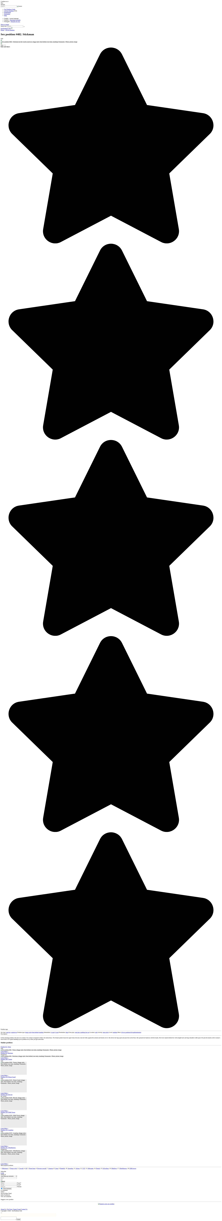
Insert (18, 1219)
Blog (5, 15)
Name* (19, 1183)
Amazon (50, 1168)
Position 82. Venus (6, 1047)
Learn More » (4, 1051)
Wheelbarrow (123, 1168)
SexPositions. (6, 28)
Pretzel (98, 1168)
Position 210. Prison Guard (8, 1077)
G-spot (57, 1032)
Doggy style (13, 1168)
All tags (132, 1032)
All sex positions (125, 1032)
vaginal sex (14, 1032)
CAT (83, 1168)
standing (41, 1032)
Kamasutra (7, 14)
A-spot (52, 1032)
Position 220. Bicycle (6, 1094)
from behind (35, 1032)
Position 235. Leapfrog (7, 1130)
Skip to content (5, 24)
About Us (3, 1209)
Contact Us (24, 1209)
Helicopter (90, 1168)
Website (19, 1186)
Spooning (70, 1168)
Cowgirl (21, 1168)
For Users (9, 1209)
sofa (96, 1032)
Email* (19, 1185)
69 (26, 1168)
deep (67, 1032)
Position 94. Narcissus (7, 1053)
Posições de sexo (15, 21)
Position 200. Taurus (6, 1059)
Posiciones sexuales (15, 20)
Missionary (5, 1168)
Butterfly (62, 1168)
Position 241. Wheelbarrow (8, 1147)
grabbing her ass (84, 1032)
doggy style (28, 1032)
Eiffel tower (133, 1168)
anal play (77, 1032)
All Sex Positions (9, 11)
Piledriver (114, 1168)
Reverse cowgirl (41, 1168)
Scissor (78, 1168)
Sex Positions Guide (9, 9)
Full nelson (106, 1168)
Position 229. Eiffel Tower (8, 1112)
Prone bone (32, 1168)
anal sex (8, 1032)
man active (106, 1032)
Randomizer (7, 12)
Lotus (56, 1168)
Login (2, 1173)
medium (115, 1032)
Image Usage (17, 1209)
